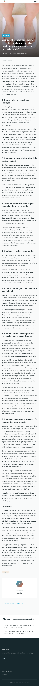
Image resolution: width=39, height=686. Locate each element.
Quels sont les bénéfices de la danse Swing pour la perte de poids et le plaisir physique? (18, 632)
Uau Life (5, 649)
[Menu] (35, 1)
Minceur (6, 35)
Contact (4, 674)
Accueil (4, 60)
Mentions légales (7, 671)
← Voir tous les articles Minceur (12, 604)
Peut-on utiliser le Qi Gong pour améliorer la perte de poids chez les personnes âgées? (19, 626)
